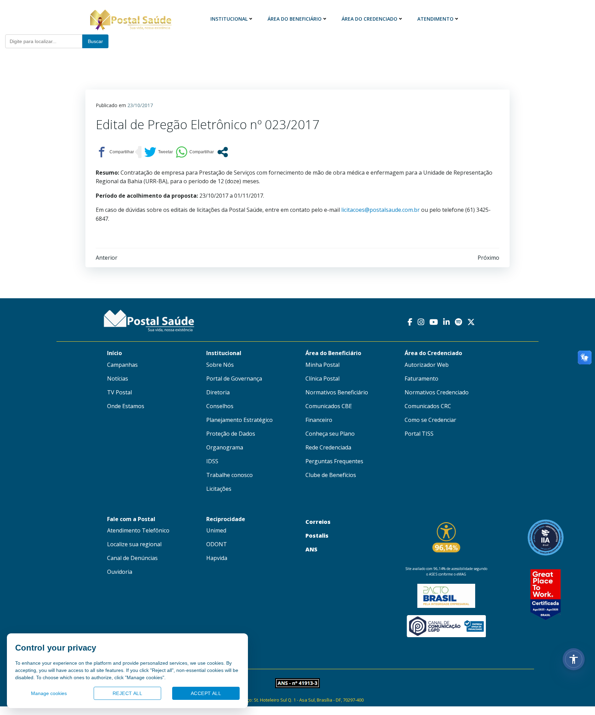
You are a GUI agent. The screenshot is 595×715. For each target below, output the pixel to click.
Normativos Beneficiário (336, 392)
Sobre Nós (220, 365)
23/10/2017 (140, 105)
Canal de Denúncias (132, 558)
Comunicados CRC (428, 406)
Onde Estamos (125, 406)
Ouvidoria (119, 572)
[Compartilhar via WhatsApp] (195, 152)
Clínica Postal (322, 378)
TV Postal (119, 392)
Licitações (218, 489)
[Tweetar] (158, 152)
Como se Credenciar (430, 420)
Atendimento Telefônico (138, 530)
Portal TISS (419, 433)
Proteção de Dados (230, 433)
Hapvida (216, 558)
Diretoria (218, 392)
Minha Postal (322, 365)
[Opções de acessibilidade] (574, 659)
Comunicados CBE (328, 406)
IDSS (212, 461)
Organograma (224, 447)
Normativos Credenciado (437, 392)
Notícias (117, 378)
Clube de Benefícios (330, 475)
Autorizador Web (427, 365)
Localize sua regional (134, 544)
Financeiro (318, 420)
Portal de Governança (234, 378)
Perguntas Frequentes (334, 461)
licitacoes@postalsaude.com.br (380, 210)
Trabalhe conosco (229, 475)
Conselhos (219, 406)
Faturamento (421, 378)
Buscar (95, 41)
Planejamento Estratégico (239, 420)
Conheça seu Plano (330, 433)
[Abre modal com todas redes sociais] (223, 152)
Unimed (216, 530)
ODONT (216, 544)
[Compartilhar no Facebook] (115, 152)
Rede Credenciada (328, 447)
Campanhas (122, 365)
